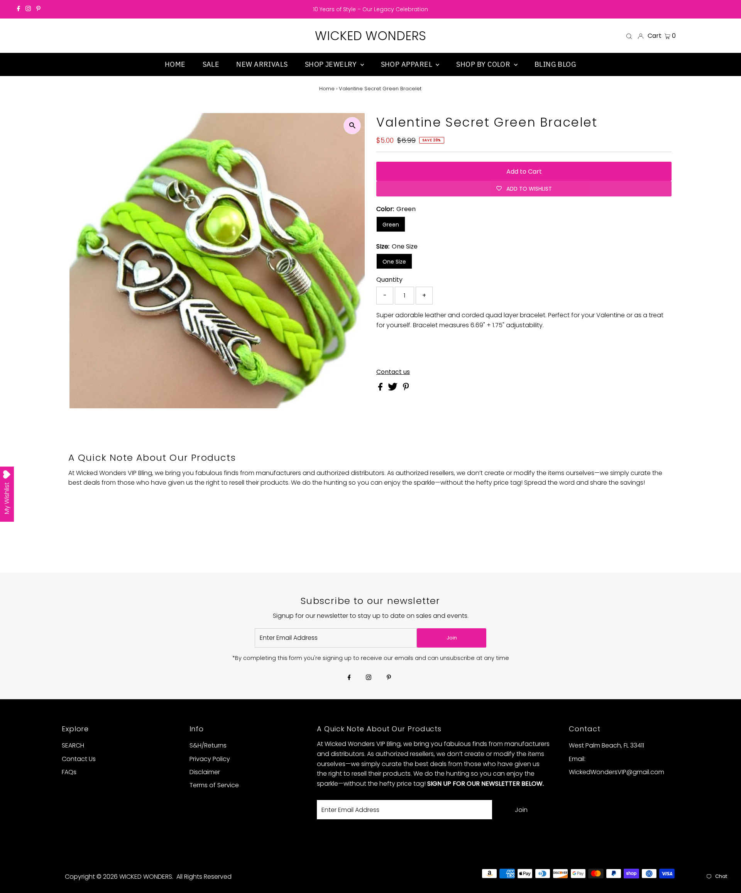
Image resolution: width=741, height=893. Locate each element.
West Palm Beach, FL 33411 (606, 745)
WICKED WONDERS (370, 35)
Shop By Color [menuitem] (484, 64)
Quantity (389, 279)
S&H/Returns (208, 745)
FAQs (69, 772)
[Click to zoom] (352, 125)
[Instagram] (28, 9)
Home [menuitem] (175, 64)
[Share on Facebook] (381, 388)
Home (327, 88)
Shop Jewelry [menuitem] (332, 64)
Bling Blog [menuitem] (556, 64)
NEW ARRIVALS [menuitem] (262, 64)
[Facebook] (18, 9)
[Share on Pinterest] (406, 388)
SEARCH (73, 745)
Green (390, 224)
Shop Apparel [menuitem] (407, 64)
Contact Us (79, 758)
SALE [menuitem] (211, 64)
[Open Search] (629, 35)
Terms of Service (214, 785)
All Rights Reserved (204, 876)
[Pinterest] (38, 9)
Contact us (393, 372)
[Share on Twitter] (393, 388)
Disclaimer (204, 772)
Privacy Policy (209, 758)
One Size (394, 262)
